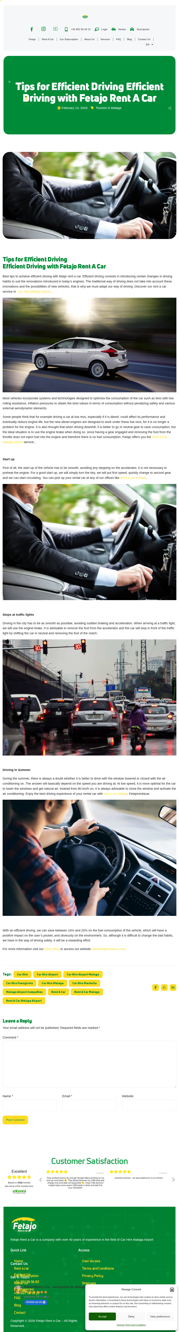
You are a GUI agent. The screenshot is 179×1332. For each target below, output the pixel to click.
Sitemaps (89, 1283)
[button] (172, 1289)
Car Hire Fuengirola (19, 983)
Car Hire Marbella (84, 983)
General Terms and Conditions (131, 1325)
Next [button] (173, 1179)
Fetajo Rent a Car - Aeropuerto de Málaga (55, 1287)
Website (127, 1096)
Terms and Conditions (98, 1268)
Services (105, 39)
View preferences (160, 1316)
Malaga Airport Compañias (24, 992)
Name (8, 1096)
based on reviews (19, 1182)
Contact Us (144, 39)
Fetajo (32, 39)
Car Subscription (69, 39)
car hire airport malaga (83, 974)
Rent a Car (48, 39)
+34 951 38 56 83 (26, 1281)
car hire (22, 974)
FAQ (118, 39)
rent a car (58, 992)
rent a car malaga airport (24, 1001)
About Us (89, 39)
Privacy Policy (92, 1275)
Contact (20, 1312)
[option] (75, 1182)
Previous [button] (40, 1179)
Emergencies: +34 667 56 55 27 (27, 1291)
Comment (10, 1037)
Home (18, 1261)
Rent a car (21, 1268)
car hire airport (47, 974)
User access (91, 1261)
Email (67, 1096)
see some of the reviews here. (19, 1185)
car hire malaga (53, 983)
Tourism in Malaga (108, 108)
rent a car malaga (86, 992)
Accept (102, 1316)
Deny (131, 1316)
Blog (129, 39)
